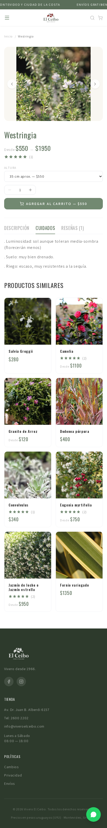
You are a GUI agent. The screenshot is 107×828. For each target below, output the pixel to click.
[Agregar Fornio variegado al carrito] (93, 569)
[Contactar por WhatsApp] (93, 814)
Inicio (8, 36)
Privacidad (13, 775)
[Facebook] (9, 681)
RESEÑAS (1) (72, 227)
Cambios (11, 767)
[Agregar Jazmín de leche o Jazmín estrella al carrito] (42, 569)
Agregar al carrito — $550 (57, 203)
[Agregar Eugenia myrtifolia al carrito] (93, 489)
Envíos (9, 783)
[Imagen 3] (57, 117)
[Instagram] (21, 681)
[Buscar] (92, 17)
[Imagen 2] (53, 117)
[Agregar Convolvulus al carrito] (42, 489)
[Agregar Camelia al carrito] (93, 336)
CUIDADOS (45, 227)
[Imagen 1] (50, 117)
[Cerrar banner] (102, 5)
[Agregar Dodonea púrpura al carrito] (93, 416)
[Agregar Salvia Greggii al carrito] (42, 336)
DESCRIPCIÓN (16, 227)
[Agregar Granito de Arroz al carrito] (42, 416)
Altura (10, 168)
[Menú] (7, 18)
